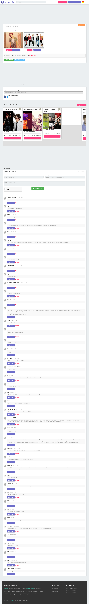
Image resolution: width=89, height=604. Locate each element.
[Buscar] (17, 2)
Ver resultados (9, 59)
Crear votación (63, 2)
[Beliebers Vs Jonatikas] (12, 139)
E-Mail (49, 175)
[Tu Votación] (8, 2)
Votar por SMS (17, 50)
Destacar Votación (20, 59)
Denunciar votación (32, 55)
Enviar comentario (38, 188)
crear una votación (33, 589)
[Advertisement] (44, 14)
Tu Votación (6, 588)
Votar (9, 50)
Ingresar (74, 2)
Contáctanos (55, 588)
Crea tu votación (82, 105)
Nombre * (5, 175)
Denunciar (17, 202)
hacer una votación (30, 588)
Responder (11, 202)
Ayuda (53, 589)
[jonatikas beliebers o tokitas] (52, 137)
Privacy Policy (55, 591)
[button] (83, 2)
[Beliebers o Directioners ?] (32, 139)
